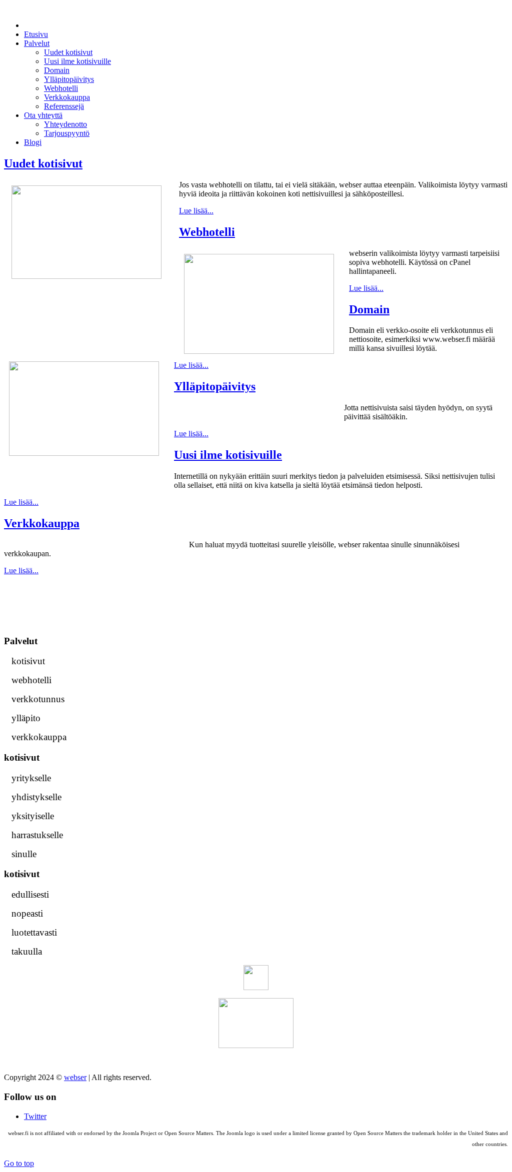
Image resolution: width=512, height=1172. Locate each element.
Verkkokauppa (42, 523)
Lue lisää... (196, 210)
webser (75, 1077)
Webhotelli (207, 231)
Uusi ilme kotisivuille (228, 454)
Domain (369, 309)
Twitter (35, 1116)
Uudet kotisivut (43, 163)
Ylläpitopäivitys (215, 386)
